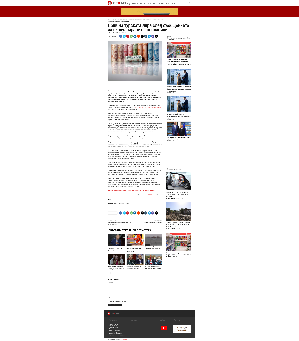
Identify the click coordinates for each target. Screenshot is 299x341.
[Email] (142, 36)
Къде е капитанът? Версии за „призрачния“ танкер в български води (152, 248)
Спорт (173, 3)
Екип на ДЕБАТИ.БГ (113, 32)
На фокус (147, 244)
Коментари (147, 3)
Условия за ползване (114, 329)
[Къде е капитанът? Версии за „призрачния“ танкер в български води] (153, 240)
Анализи (154, 3)
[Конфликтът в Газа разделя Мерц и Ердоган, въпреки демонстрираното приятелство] (153, 259)
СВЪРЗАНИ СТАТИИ (120, 230)
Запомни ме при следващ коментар (118, 301)
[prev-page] (109, 273)
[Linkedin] (134, 36)
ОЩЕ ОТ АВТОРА (142, 230)
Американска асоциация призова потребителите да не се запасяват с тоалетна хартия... (178, 255)
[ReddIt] (138, 36)
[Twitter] (124, 36)
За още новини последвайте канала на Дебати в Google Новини (131, 190)
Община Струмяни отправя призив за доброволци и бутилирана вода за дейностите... (178, 224)
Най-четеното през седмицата (120, 19)
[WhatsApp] (131, 36)
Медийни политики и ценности (117, 335)
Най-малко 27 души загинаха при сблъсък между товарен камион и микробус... (177, 194)
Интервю (161, 3)
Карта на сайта (123, 339)
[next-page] (111, 273)
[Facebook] (120, 36)
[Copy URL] (156, 36)
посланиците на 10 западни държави (148, 107)
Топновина (126, 21)
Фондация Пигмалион (114, 330)
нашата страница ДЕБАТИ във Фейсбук (148, 194)
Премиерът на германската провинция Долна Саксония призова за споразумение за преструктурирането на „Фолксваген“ (179, 88)
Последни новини (170, 189)
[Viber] (152, 36)
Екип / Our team (113, 325)
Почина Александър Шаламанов (153, 222)
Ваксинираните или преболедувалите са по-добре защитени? (120, 223)
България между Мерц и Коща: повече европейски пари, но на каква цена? (179, 138)
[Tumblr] (145, 36)
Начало (109, 19)
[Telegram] (149, 36)
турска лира (121, 203)
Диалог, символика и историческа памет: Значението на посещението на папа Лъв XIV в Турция (116, 268)
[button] (189, 3)
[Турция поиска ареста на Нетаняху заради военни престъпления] (135, 259)
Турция (127, 203)
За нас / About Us (113, 324)
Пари (122, 21)
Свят (141, 3)
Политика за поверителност (116, 333)
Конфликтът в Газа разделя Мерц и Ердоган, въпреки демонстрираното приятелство (153, 268)
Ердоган (115, 203)
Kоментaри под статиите (115, 332)
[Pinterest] (127, 36)
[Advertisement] (135, 85)
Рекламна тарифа (113, 327)
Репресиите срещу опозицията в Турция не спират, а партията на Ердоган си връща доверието (115, 248)
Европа (168, 3)
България (135, 3)
